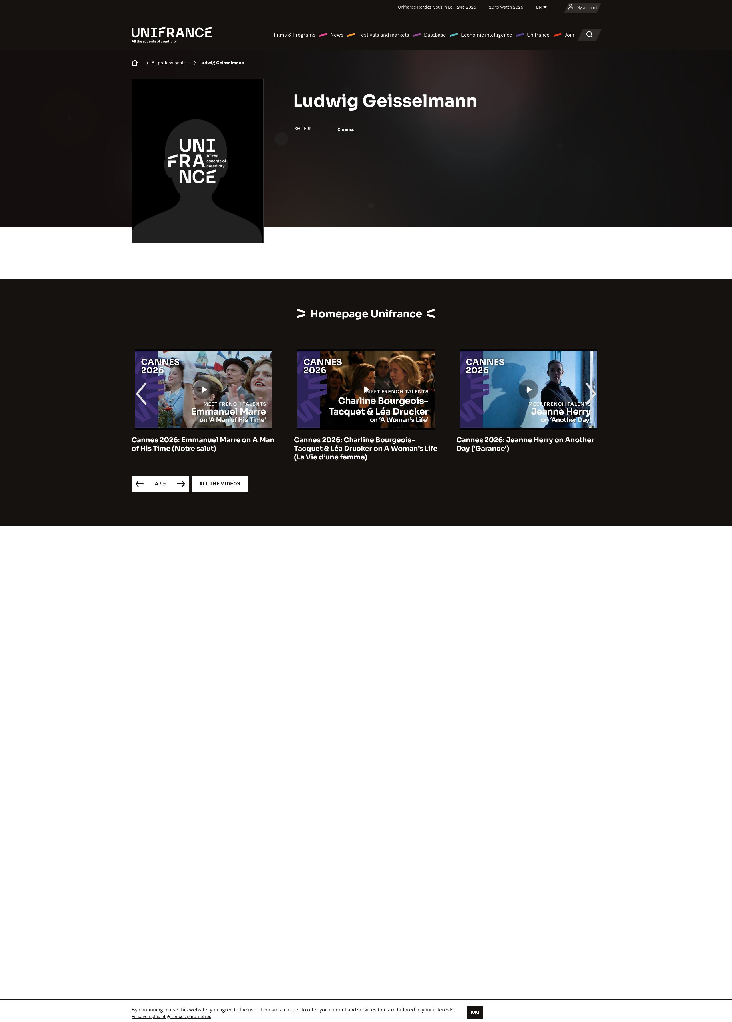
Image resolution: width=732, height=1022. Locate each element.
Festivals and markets (383, 34)
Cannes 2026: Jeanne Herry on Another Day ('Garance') (375, 444)
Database (435, 34)
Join (569, 34)
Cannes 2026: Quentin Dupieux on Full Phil (536, 444)
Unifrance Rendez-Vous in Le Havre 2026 (437, 7)
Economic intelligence (486, 34)
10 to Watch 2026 (506, 7)
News (336, 34)
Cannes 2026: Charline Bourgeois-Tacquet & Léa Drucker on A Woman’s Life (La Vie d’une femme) (215, 448)
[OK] (475, 1012)
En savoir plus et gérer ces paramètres (171, 1016)
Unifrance (538, 34)
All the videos (219, 483)
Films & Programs (294, 34)
